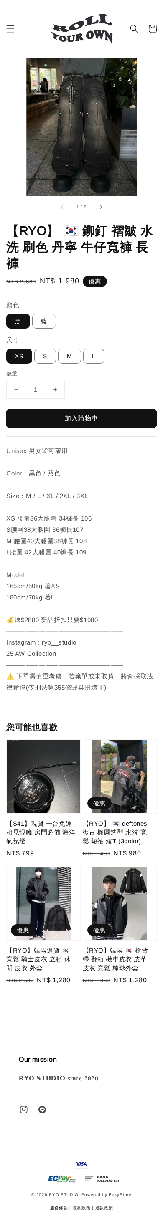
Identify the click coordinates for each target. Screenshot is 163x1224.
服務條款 (59, 1208)
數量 (12, 373)
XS (19, 356)
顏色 (12, 305)
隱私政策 (82, 1208)
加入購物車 (81, 418)
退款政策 (104, 1208)
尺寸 (12, 340)
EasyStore (120, 1194)
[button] (10, 29)
